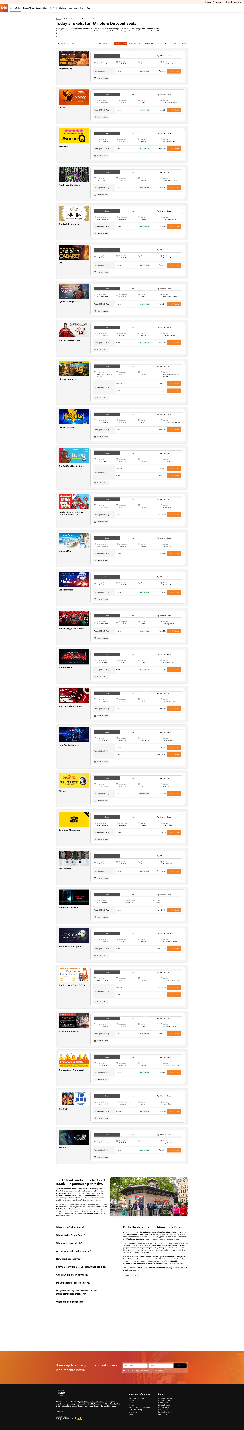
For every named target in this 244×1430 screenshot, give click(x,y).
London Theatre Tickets (166, 1398)
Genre (184, 43)
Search (230, 2)
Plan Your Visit (163, 1410)
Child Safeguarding (135, 1410)
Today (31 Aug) (120, 43)
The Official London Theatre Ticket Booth (78, 1406)
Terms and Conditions (136, 1398)
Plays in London (164, 1403)
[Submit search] (58, 43)
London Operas (163, 1407)
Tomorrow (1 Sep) (135, 43)
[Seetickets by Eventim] (77, 1418)
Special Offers (149, 43)
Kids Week (112, 1406)
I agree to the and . (145, 1370)
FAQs (58, 37)
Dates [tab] (107, 56)
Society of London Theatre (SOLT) (92, 1402)
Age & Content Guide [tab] (164, 56)
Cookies (131, 1403)
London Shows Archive (166, 1412)
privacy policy (160, 1370)
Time (164, 43)
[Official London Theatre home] (4, 8)
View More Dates (102, 78)
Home (58, 19)
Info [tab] (133, 56)
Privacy (131, 1400)
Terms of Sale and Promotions (139, 1407)
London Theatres (164, 1405)
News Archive (163, 1414)
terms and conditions (143, 1370)
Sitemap (131, 1414)
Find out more (131, 1275)
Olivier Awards (110, 1404)
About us (60, 1412)
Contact (131, 1405)
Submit (179, 1366)
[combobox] (76, 43)
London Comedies (164, 1400)
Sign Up (238, 2)
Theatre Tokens (99, 1406)
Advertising (133, 1412)
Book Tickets (174, 71)
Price (174, 43)
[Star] (63, 1418)
